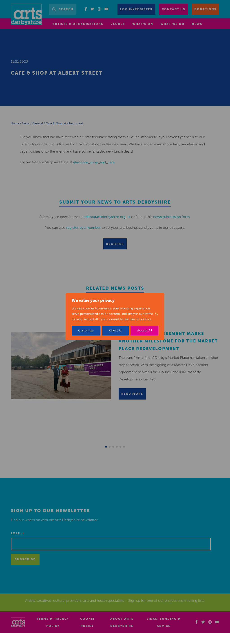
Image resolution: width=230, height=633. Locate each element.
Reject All (115, 330)
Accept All (144, 330)
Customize (86, 330)
